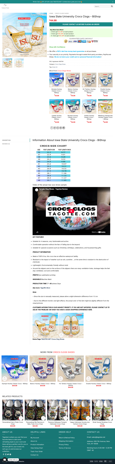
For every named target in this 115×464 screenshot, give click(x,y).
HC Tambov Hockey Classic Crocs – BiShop (89, 90)
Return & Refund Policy (67, 438)
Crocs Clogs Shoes (62, 13)
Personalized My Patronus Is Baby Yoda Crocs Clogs (35, 423)
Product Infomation (37, 444)
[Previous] (5, 34)
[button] (5, 55)
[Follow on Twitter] (8, 454)
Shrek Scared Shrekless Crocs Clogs (102, 423)
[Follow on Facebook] (3, 454)
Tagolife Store (45, 288)
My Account (35, 438)
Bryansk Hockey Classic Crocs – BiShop (73, 117)
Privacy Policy (64, 444)
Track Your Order (37, 451)
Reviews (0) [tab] (6, 144)
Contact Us (34, 455)
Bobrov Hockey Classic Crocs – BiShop (73, 90)
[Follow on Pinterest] (10, 454)
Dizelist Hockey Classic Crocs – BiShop (105, 90)
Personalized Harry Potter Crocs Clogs (12, 423)
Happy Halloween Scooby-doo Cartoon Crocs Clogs (80, 423)
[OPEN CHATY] (4, 459)
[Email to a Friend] (57, 127)
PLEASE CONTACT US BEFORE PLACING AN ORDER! (81, 24)
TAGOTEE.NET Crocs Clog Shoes (52, 339)
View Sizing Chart (37, 448)
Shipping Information (66, 441)
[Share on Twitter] (54, 127)
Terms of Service (65, 448)
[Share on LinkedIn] (63, 127)
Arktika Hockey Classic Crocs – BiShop (89, 117)
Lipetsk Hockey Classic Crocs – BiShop (57, 117)
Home (51, 13)
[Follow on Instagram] (5, 454)
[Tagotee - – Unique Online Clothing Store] (9, 6)
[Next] (43, 34)
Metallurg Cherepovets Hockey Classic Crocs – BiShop (105, 117)
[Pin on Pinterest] (60, 127)
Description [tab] (6, 140)
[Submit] (111, 6)
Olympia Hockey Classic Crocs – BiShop (56, 90)
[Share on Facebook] (51, 127)
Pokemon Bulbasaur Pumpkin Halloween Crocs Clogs (57, 423)
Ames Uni (54, 67)
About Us (34, 441)
